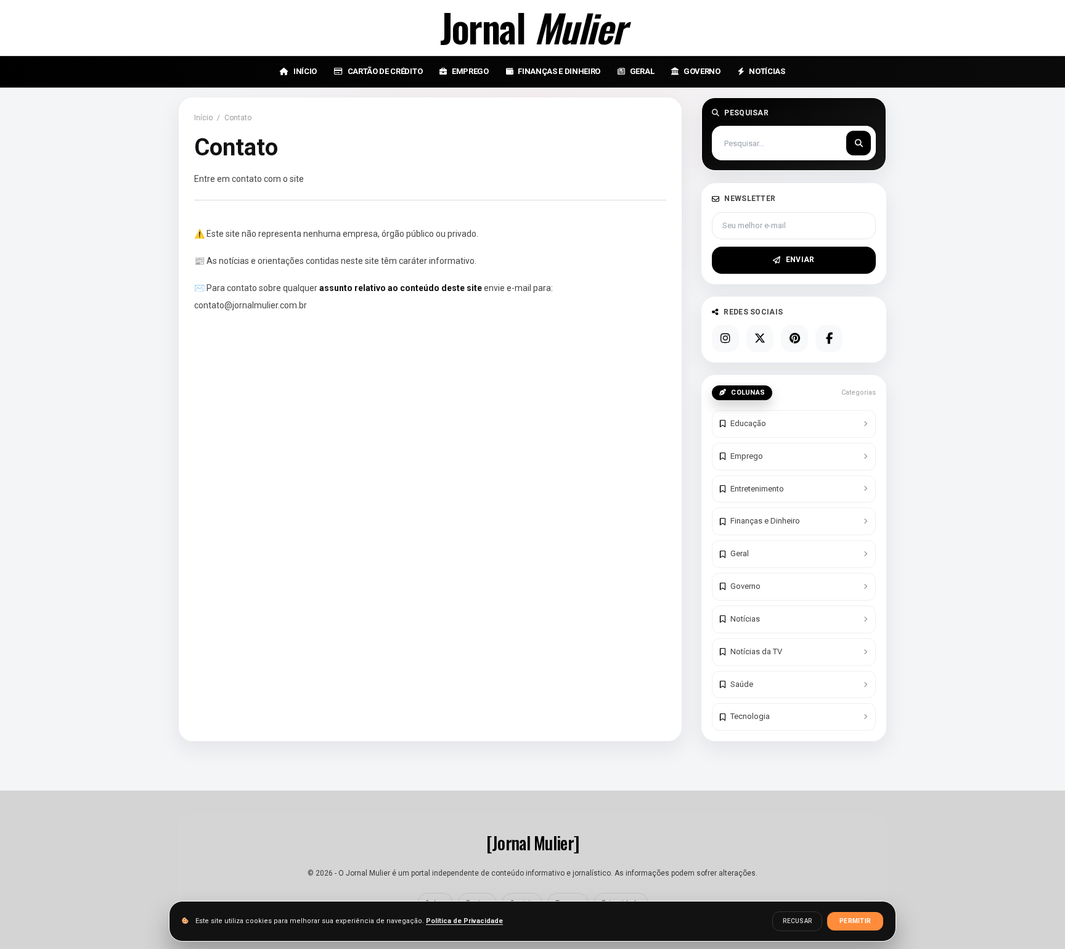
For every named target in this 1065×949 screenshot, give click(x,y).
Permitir (855, 921)
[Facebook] (829, 338)
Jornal (533, 27)
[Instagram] (725, 338)
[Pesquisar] (858, 143)
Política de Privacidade (464, 921)
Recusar (797, 921)
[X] (759, 338)
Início (203, 117)
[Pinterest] (794, 338)
